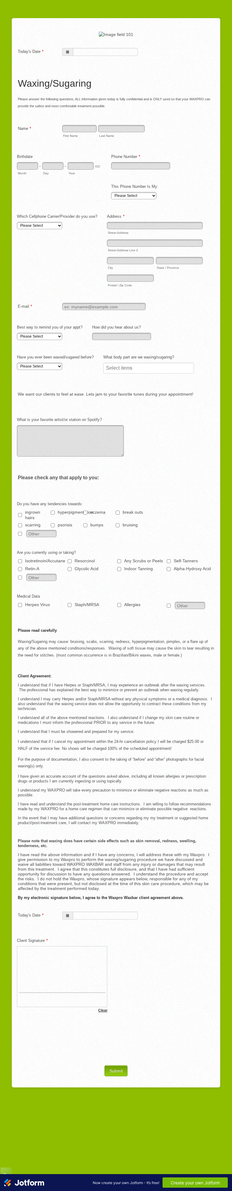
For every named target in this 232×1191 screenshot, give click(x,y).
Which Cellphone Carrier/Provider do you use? (57, 216)
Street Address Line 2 (123, 250)
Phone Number (125, 156)
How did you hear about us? (116, 327)
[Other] (25, 533)
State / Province (168, 267)
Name (24, 128)
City (110, 267)
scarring (32, 524)
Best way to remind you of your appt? (49, 327)
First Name (70, 135)
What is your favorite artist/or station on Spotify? (59, 419)
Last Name (106, 135)
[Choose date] (97, 166)
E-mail (25, 306)
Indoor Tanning (138, 568)
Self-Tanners (186, 560)
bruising (130, 524)
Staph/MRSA (87, 604)
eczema (97, 512)
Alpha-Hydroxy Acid (192, 568)
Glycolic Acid (86, 568)
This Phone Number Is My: (134, 186)
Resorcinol (85, 560)
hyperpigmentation (74, 512)
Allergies (132, 604)
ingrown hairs (32, 515)
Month (22, 173)
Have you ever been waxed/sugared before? (55, 357)
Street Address (118, 232)
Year (72, 173)
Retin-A (32, 568)
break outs (133, 512)
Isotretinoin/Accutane (45, 560)
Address (115, 216)
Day (46, 173)
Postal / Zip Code (120, 285)
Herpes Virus (37, 604)
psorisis (65, 524)
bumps (96, 524)
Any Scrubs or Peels (143, 560)
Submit (116, 1070)
